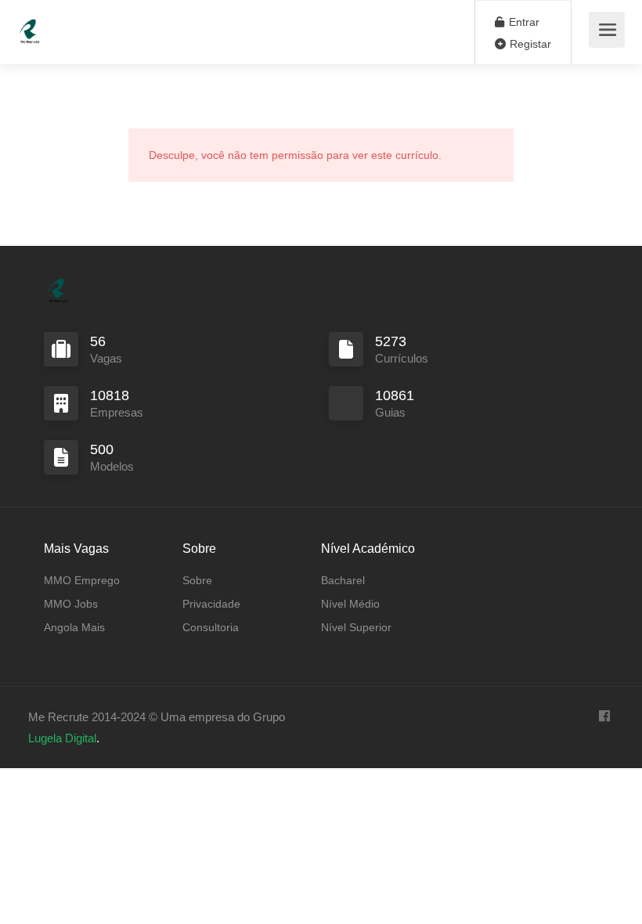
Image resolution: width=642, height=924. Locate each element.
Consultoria (210, 627)
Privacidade (211, 603)
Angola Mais (74, 627)
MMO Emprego (82, 580)
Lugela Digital (62, 738)
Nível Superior (356, 627)
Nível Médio (350, 603)
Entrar (522, 22)
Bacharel (343, 580)
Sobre (197, 580)
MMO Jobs (71, 603)
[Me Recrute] (30, 24)
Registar (529, 44)
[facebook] (604, 717)
